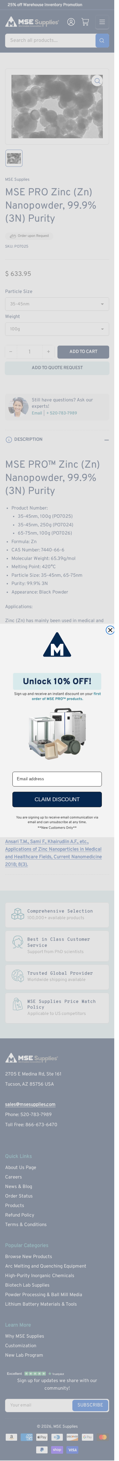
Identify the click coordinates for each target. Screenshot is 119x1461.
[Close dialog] (110, 630)
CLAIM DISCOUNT (57, 799)
